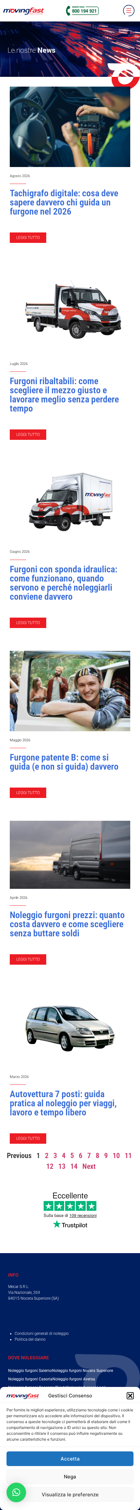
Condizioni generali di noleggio (42, 1333)
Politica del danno (30, 1339)
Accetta (70, 1459)
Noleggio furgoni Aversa (73, 1379)
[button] (130, 1395)
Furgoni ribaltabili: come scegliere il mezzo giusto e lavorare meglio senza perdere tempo (64, 395)
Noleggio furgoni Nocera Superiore (82, 1370)
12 (49, 1166)
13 (61, 1166)
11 (128, 1156)
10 (116, 1156)
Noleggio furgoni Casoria (30, 1379)
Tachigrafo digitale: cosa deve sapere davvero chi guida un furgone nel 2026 (64, 202)
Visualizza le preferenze (70, 1494)
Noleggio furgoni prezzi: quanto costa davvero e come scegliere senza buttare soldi (67, 924)
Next (89, 1166)
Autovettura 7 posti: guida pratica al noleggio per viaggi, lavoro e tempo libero (63, 1103)
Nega (70, 1477)
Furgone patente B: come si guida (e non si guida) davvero (64, 762)
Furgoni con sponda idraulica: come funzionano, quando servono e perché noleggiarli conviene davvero (63, 583)
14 (73, 1166)
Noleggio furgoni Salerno (30, 1370)
